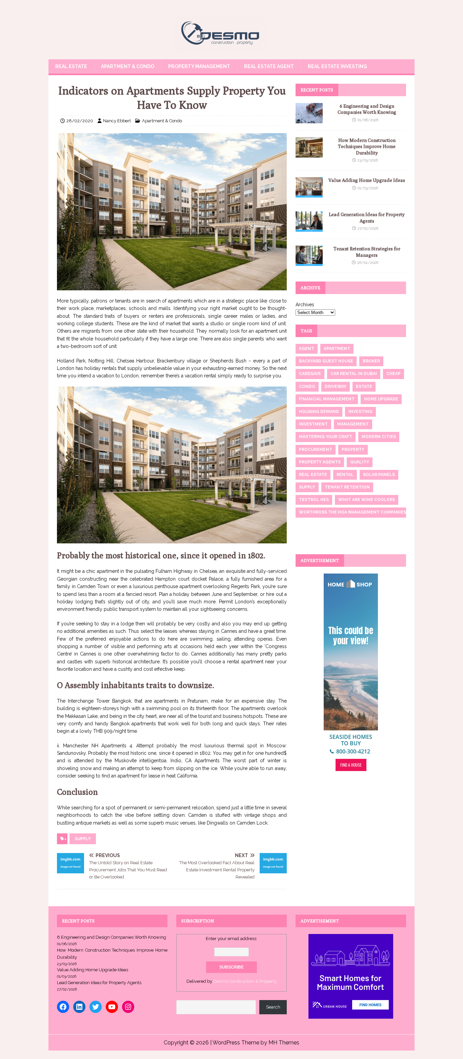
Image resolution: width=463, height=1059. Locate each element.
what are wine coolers (366, 499)
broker (371, 361)
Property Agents (320, 462)
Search (273, 1007)
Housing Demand (319, 411)
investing (360, 411)
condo (307, 386)
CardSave (310, 373)
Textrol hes (314, 499)
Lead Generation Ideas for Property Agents (99, 982)
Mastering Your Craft (325, 436)
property (353, 449)
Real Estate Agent (269, 66)
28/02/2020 (79, 120)
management (353, 424)
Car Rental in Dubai (353, 373)
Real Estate (71, 66)
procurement (315, 449)
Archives (305, 304)
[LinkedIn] (79, 1007)
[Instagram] (128, 1007)
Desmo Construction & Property (245, 981)
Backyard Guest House (326, 361)
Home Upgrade (381, 399)
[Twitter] (95, 1007)
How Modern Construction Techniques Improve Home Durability (367, 146)
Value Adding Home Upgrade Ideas (366, 180)
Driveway (335, 386)
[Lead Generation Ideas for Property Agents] (309, 228)
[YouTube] (112, 1007)
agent (306, 348)
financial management (327, 399)
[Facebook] (63, 1007)
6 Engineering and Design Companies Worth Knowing (111, 937)
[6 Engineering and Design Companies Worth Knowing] (309, 119)
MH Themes (283, 1042)
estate (364, 386)
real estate (313, 474)
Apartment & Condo (127, 66)
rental (345, 474)
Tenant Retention (347, 487)
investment (313, 424)
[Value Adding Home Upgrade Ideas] (309, 193)
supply (83, 838)
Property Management (199, 66)
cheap (393, 373)
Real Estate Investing (337, 66)
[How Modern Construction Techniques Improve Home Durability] (309, 154)
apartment (337, 348)
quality (359, 462)
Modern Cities (379, 436)
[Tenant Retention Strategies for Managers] (309, 262)
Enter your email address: (231, 938)
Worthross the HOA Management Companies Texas (360, 512)
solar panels (379, 474)
